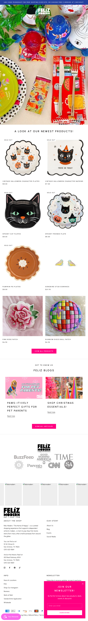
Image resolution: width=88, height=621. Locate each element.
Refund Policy (33, 615)
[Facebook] (9, 567)
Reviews (6, 591)
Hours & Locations (10, 580)
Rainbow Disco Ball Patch (58, 339)
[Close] (83, 584)
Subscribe (65, 612)
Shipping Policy (22, 615)
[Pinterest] (14, 567)
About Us (50, 526)
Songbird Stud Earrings (57, 286)
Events (49, 533)
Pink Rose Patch (10, 339)
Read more (11, 416)
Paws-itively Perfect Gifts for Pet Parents (22, 406)
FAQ (5, 584)
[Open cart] (84, 11)
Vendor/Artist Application (12, 599)
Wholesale (7, 602)
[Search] (79, 12)
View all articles (44, 426)
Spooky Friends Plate (55, 234)
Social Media (51, 537)
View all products (44, 351)
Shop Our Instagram (11, 588)
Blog (48, 529)
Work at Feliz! (8, 595)
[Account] (74, 12)
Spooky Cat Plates (12, 234)
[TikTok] (19, 567)
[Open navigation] (4, 12)
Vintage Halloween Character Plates (21, 181)
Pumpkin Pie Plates (12, 286)
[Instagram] (4, 567)
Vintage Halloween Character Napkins (64, 181)
